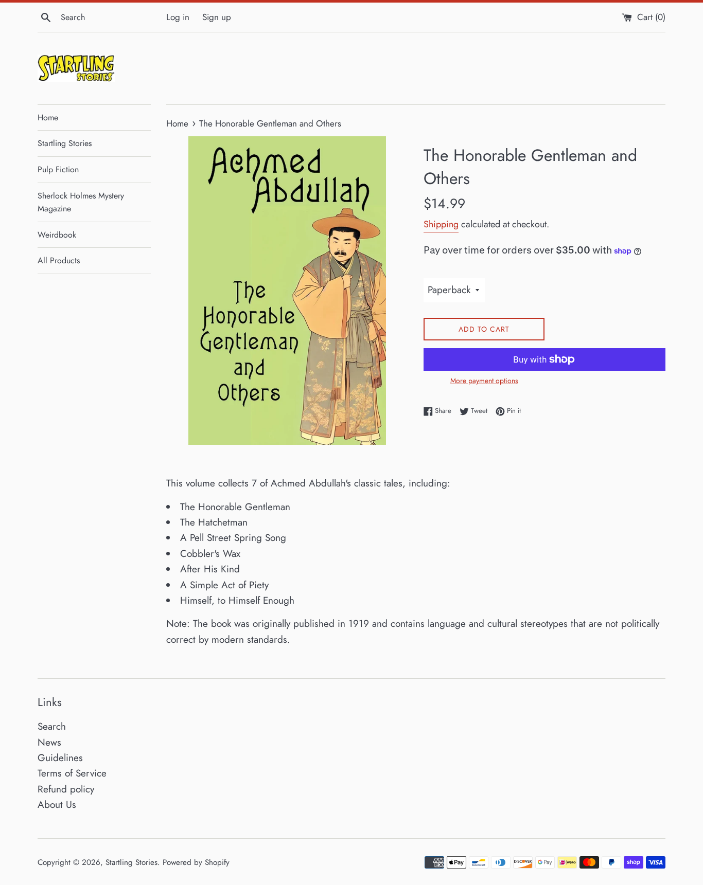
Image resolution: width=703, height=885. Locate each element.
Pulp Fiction (58, 169)
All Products (59, 260)
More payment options (484, 380)
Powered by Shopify (196, 862)
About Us (57, 804)
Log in (177, 17)
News (49, 742)
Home (48, 117)
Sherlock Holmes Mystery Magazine (81, 202)
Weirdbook (57, 235)
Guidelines (60, 758)
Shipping (441, 224)
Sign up (216, 17)
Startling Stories (65, 143)
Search (52, 726)
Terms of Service (72, 773)
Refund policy (66, 789)
